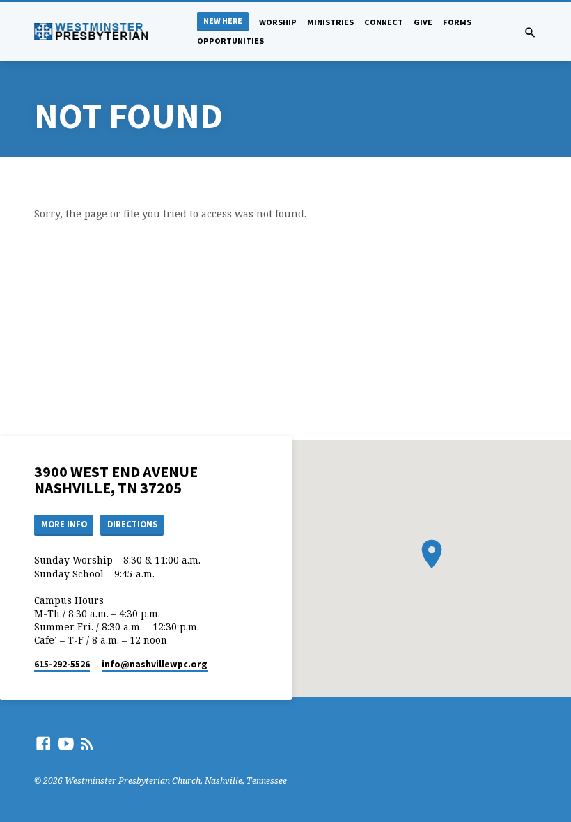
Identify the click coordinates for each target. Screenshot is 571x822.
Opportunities (230, 41)
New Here (222, 20)
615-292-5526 (62, 664)
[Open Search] (530, 32)
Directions (132, 524)
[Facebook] (43, 743)
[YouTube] (66, 743)
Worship (278, 22)
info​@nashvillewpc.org (155, 664)
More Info (64, 524)
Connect (383, 22)
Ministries (330, 22)
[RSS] (87, 743)
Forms (457, 22)
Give (423, 22)
